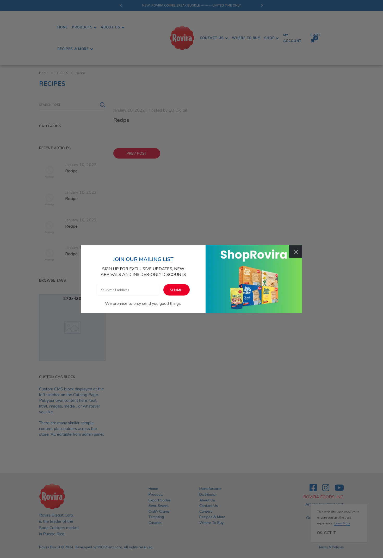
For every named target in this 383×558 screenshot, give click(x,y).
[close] (295, 251)
